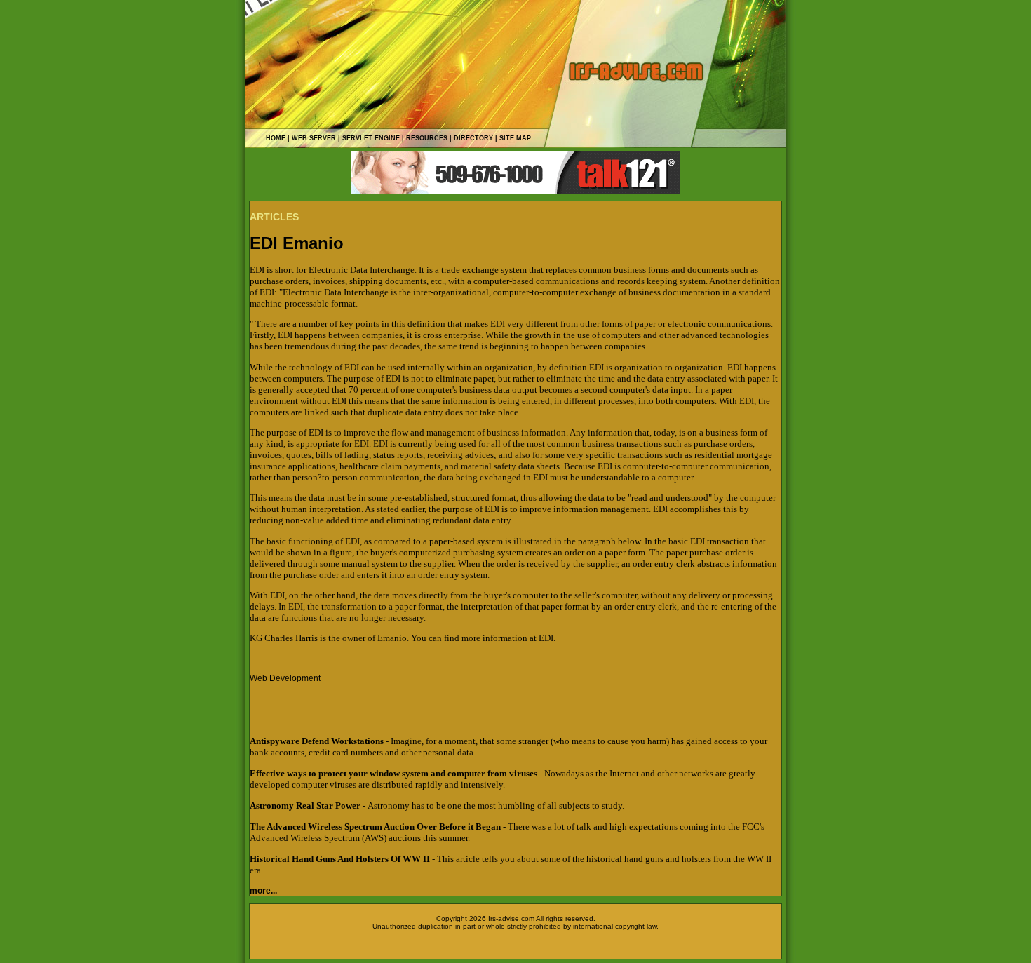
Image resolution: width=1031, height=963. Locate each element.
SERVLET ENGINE (371, 138)
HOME (275, 138)
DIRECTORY (473, 138)
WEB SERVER (314, 138)
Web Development (285, 678)
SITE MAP (515, 138)
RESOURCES (426, 138)
